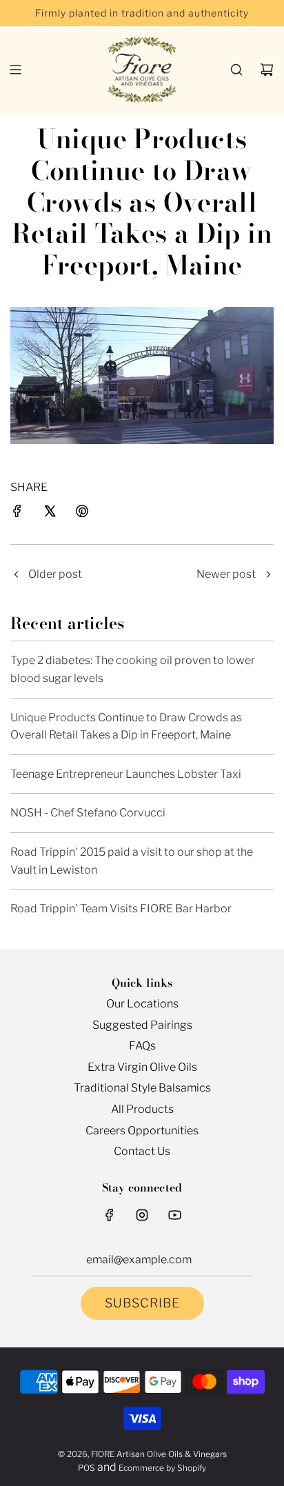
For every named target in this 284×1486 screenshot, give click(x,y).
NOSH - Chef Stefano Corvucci (87, 812)
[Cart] (267, 69)
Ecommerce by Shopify (162, 1468)
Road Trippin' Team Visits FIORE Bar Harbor (121, 908)
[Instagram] (142, 1215)
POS (86, 1468)
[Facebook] (109, 1215)
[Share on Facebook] (17, 514)
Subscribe (142, 1303)
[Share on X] (49, 514)
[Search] (236, 69)
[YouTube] (174, 1215)
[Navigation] (15, 69)
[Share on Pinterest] (82, 514)
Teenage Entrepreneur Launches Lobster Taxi (125, 774)
